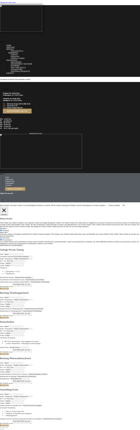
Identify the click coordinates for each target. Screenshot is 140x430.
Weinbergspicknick (11, 415)
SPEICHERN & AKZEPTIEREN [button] (11, 245)
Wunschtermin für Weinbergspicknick (11, 311)
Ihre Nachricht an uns (6, 286)
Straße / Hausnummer (7, 259)
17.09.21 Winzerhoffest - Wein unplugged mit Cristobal (22, 341)
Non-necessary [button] (5, 238)
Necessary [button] (3, 228)
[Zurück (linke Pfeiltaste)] (1, 429)
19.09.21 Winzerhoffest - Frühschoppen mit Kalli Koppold (23, 343)
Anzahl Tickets (5, 347)
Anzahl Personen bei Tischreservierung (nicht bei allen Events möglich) (21, 419)
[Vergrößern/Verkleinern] (1, 427)
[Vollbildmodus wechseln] (3, 427)
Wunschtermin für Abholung (9, 376)
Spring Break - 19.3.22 (13, 271)
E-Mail (2, 265)
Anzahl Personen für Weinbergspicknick (12, 309)
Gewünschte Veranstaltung (7, 338)
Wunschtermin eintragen (7, 277)
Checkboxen (3, 268)
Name (2, 254)
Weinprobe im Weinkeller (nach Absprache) (19, 413)
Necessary (5, 230)
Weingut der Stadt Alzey (8, 2)
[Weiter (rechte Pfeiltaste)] (3, 429)
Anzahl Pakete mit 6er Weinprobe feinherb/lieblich (15, 282)
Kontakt (10, 73)
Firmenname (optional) (6, 256)
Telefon (3, 263)
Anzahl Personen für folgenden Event (11, 405)
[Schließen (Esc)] (7, 427)
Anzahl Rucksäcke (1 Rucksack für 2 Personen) (14, 374)
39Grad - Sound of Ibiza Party (15, 411)
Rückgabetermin (5, 379)
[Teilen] (5, 427)
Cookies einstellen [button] (114, 205)
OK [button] (123, 205)
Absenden (4, 288)
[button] (49, 42)
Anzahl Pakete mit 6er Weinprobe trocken (12, 280)
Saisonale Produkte (20, 71)
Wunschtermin (10, 273)
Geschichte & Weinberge (15, 52)
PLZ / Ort (3, 261)
